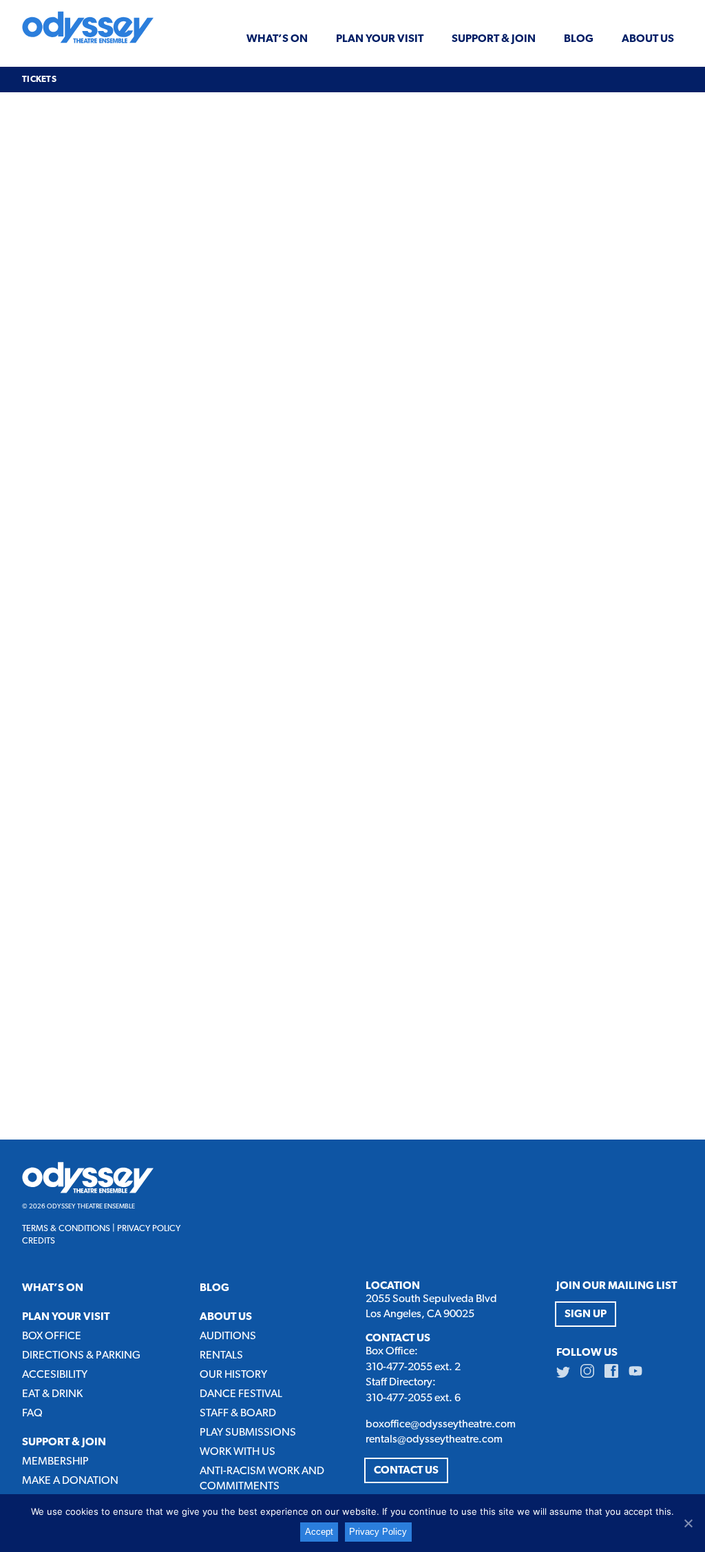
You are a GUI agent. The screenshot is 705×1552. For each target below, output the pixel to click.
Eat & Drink (52, 1394)
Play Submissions (248, 1432)
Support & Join (494, 39)
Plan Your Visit (379, 39)
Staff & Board (238, 1413)
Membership (55, 1461)
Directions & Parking (81, 1355)
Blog (578, 39)
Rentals (221, 1355)
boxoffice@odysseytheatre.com (441, 1424)
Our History (233, 1375)
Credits (38, 1241)
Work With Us (237, 1452)
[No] (688, 1523)
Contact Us (406, 1470)
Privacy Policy (148, 1228)
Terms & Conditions (66, 1228)
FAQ (32, 1413)
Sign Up (586, 1314)
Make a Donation (70, 1481)
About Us (648, 39)
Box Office (51, 1336)
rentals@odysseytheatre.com (434, 1439)
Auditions (228, 1336)
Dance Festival (241, 1394)
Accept (319, 1532)
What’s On (277, 39)
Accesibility (54, 1375)
